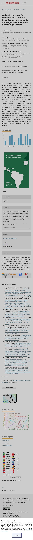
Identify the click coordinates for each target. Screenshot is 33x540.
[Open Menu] (2, 2)
